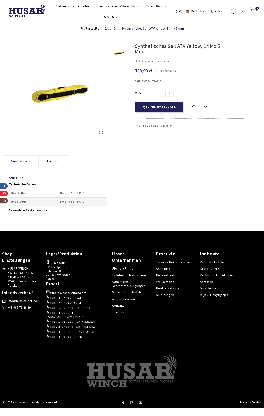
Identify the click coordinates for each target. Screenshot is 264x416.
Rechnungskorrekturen (217, 275)
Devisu (256, 403)
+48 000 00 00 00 (61, 337)
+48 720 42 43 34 (61, 327)
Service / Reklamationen (174, 262)
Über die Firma (122, 268)
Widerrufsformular (125, 299)
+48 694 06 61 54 (61, 308)
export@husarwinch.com (68, 293)
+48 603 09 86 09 (61, 322)
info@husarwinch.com (23, 301)
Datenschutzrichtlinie (128, 292)
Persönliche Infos (213, 262)
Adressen (206, 282)
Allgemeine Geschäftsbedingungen (129, 284)
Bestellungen (210, 269)
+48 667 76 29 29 (19, 307)
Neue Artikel (165, 275)
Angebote (163, 269)
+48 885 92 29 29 (61, 303)
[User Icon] (243, 11)
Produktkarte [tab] (21, 161)
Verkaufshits (165, 282)
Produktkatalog (167, 288)
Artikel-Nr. (16, 178)
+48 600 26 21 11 (61, 313)
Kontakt (118, 306)
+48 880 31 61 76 (61, 332)
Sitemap (118, 312)
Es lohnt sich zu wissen (129, 275)
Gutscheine (208, 288)
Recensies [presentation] (54, 161)
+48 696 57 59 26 (61, 298)
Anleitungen (165, 295)
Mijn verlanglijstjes (214, 295)
